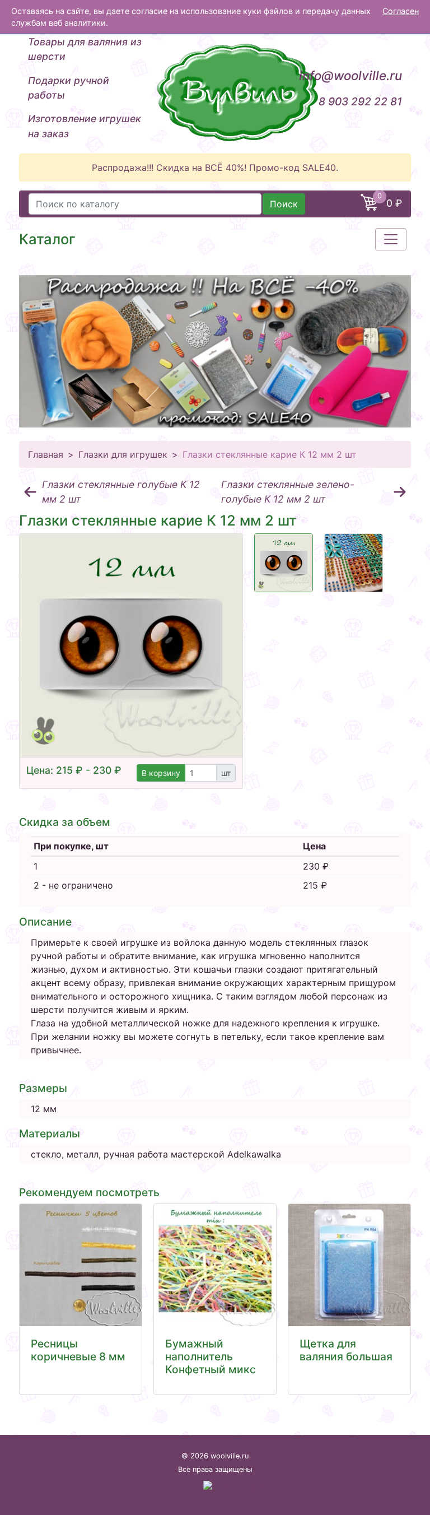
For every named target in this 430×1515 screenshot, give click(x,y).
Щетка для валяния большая (346, 1350)
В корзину (161, 773)
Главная (45, 454)
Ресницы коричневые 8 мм (78, 1350)
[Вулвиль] (215, 92)
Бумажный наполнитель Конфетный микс (210, 1356)
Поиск (284, 204)
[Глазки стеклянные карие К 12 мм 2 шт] (131, 645)
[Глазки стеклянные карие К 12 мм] (283, 563)
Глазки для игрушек (122, 454)
